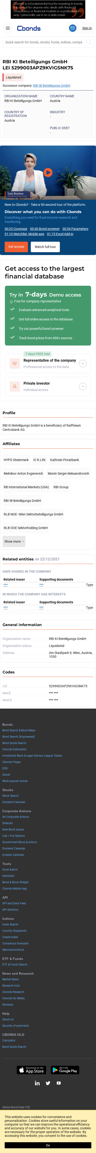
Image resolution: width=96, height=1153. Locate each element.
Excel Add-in (10, 869)
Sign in (87, 28)
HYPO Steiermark (16, 460)
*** (5, 585)
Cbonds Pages (11, 762)
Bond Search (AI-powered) (18, 736)
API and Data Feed (14, 903)
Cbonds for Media (13, 998)
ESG (4, 768)
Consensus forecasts (15, 943)
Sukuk (6, 774)
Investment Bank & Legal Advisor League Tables (32, 755)
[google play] (65, 1070)
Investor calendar (13, 854)
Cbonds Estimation (14, 749)
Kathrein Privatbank (64, 460)
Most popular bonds (15, 781)
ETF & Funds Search (14, 964)
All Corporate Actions (15, 817)
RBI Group (61, 487)
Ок (48, 1145)
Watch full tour (45, 247)
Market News (10, 979)
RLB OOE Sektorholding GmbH (26, 528)
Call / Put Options (13, 836)
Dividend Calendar (13, 802)
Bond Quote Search (14, 743)
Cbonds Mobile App (14, 888)
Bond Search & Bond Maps (18, 730)
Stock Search (10, 795)
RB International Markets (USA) (26, 487)
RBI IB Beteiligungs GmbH (51, 85)
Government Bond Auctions (19, 842)
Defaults (7, 823)
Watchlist (8, 876)
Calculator (8, 1040)
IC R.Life (39, 460)
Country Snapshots (14, 930)
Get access (16, 246)
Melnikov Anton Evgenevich (23, 473)
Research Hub (11, 985)
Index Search (10, 924)
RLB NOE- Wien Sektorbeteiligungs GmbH (33, 514)
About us (8, 1019)
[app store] (31, 1070)
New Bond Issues (13, 829)
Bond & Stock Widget (15, 882)
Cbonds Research (13, 992)
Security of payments (15, 1025)
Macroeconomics (13, 949)
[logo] (29, 28)
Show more (12, 541)
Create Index (10, 937)
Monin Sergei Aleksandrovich (68, 473)
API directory (10, 909)
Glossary (7, 1004)
